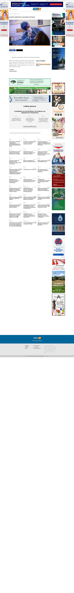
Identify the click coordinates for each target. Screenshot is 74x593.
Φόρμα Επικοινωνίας (37, 348)
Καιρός (26, 348)
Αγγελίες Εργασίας (15, 9)
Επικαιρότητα (14, 13)
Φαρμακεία (27, 345)
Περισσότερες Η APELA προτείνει (30, 126)
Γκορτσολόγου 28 (36, 345)
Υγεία (18, 13)
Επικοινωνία (11, 0)
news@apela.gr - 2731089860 (18, 0)
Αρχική (10, 13)
